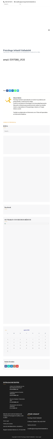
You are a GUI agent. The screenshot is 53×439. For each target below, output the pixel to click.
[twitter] (8, 366)
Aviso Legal (6, 421)
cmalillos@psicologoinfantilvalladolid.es (25, 2)
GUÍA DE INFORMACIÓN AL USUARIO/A (12, 426)
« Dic (6, 330)
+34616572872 (8, 2)
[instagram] (14, 366)
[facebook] (6, 366)
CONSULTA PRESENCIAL (9, 122)
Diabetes (18, 414)
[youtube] (17, 366)
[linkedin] (11, 366)
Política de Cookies (8, 423)
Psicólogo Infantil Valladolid (17, 50)
